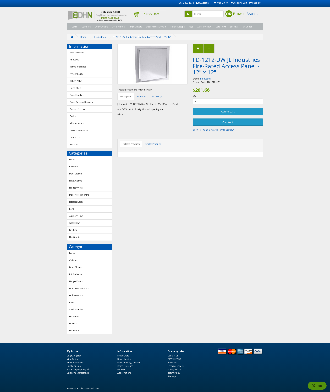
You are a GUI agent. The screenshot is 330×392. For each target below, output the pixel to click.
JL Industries (100, 37)
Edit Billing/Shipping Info (78, 369)
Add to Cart (228, 111)
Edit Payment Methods (78, 372)
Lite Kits (234, 26)
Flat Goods (247, 26)
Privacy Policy (76, 73)
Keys (191, 26)
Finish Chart (75, 88)
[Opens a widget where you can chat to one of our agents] (317, 386)
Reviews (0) (157, 96)
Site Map (74, 144)
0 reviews (213, 129)
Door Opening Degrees (81, 102)
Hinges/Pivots (135, 26)
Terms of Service (78, 66)
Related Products (131, 144)
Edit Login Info (74, 366)
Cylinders (86, 26)
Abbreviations (77, 123)
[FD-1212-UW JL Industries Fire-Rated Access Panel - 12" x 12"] (152, 64)
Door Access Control (156, 26)
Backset (73, 116)
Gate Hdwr (221, 26)
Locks (74, 26)
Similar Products (153, 144)
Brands (252, 13)
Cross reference (77, 109)
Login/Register (74, 355)
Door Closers (101, 26)
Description (125, 96)
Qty (194, 95)
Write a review (227, 129)
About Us (74, 59)
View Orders (73, 359)
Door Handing (77, 95)
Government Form (79, 130)
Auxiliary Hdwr (204, 26)
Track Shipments (75, 362)
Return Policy (76, 80)
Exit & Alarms (118, 26)
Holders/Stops (177, 26)
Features (141, 96)
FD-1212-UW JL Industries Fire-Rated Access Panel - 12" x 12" (142, 37)
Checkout (227, 122)
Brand (83, 37)
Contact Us (75, 137)
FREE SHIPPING (77, 52)
